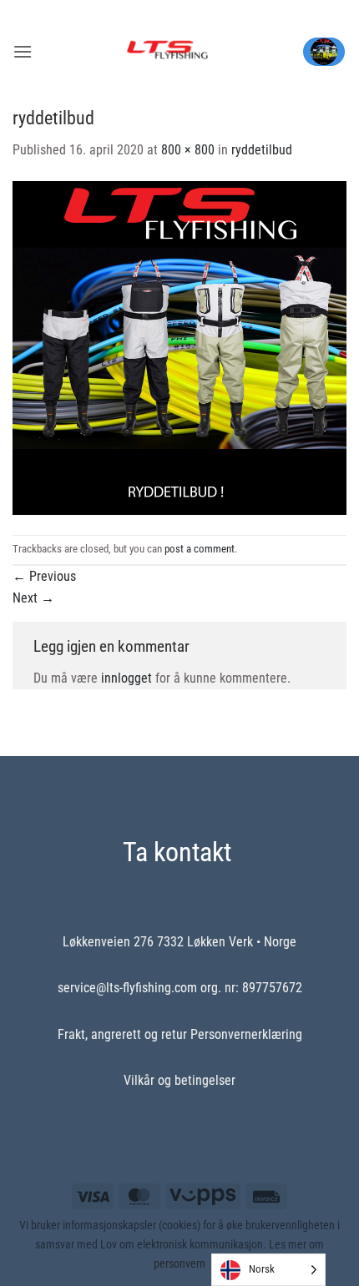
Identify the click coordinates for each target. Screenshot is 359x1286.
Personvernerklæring (246, 1034)
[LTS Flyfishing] (167, 52)
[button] (23, 51)
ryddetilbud (261, 150)
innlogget (126, 678)
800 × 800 (188, 150)
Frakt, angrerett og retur (122, 1034)
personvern (179, 1264)
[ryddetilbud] (179, 347)
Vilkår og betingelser (179, 1080)
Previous (44, 576)
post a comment (199, 548)
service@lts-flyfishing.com (127, 988)
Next (33, 598)
